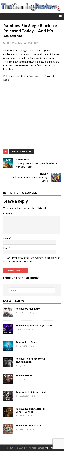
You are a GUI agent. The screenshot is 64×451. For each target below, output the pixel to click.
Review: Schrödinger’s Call (31, 392)
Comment (8, 213)
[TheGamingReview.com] (32, 11)
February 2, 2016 (14, 42)
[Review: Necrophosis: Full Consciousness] (8, 415)
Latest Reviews (13, 301)
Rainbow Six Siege (21, 151)
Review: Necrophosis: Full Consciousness (30, 410)
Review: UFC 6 (24, 375)
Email (6, 248)
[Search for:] (32, 290)
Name (6, 238)
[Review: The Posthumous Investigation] (8, 365)
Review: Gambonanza (28, 425)
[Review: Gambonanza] (8, 432)
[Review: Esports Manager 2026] (8, 331)
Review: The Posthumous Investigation (30, 360)
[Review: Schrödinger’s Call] (8, 398)
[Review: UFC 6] (8, 382)
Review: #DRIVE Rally (28, 308)
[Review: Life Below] (8, 348)
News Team (32, 42)
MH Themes (51, 447)
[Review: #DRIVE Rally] (8, 315)
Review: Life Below (27, 342)
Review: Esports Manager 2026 (34, 325)
